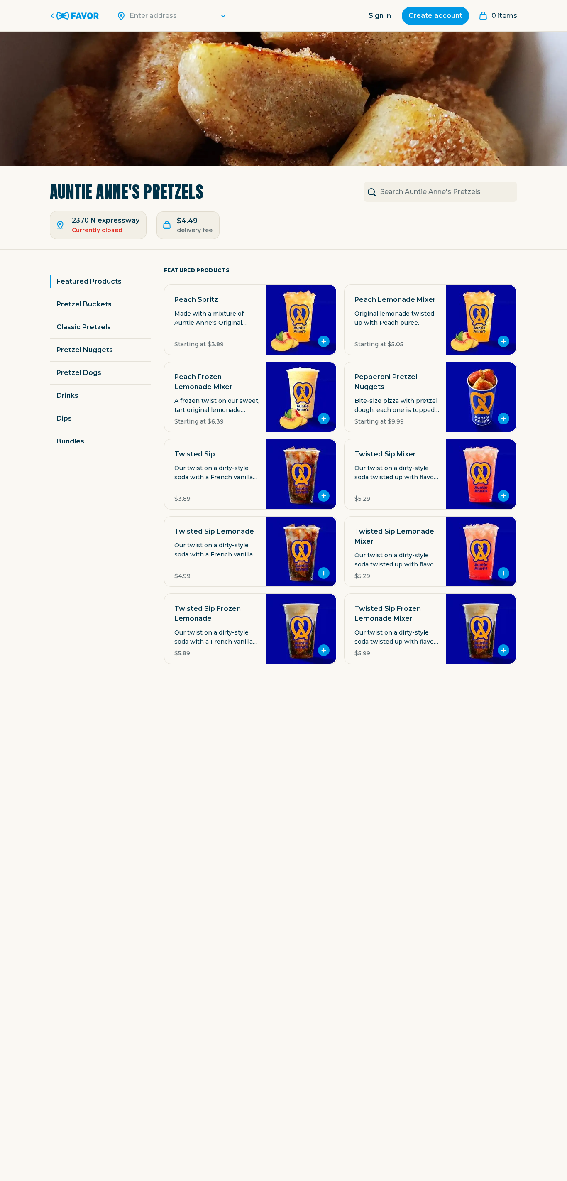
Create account (435, 16)
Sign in (380, 16)
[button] (250, 319)
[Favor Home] (75, 16)
